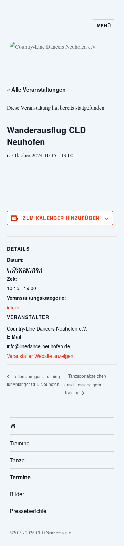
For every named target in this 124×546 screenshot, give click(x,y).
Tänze (17, 460)
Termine (20, 477)
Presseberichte (28, 511)
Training (20, 443)
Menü (104, 25)
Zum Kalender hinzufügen (61, 217)
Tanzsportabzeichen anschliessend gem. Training (85, 384)
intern (13, 307)
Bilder (17, 494)
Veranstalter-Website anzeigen (40, 355)
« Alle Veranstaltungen (36, 89)
